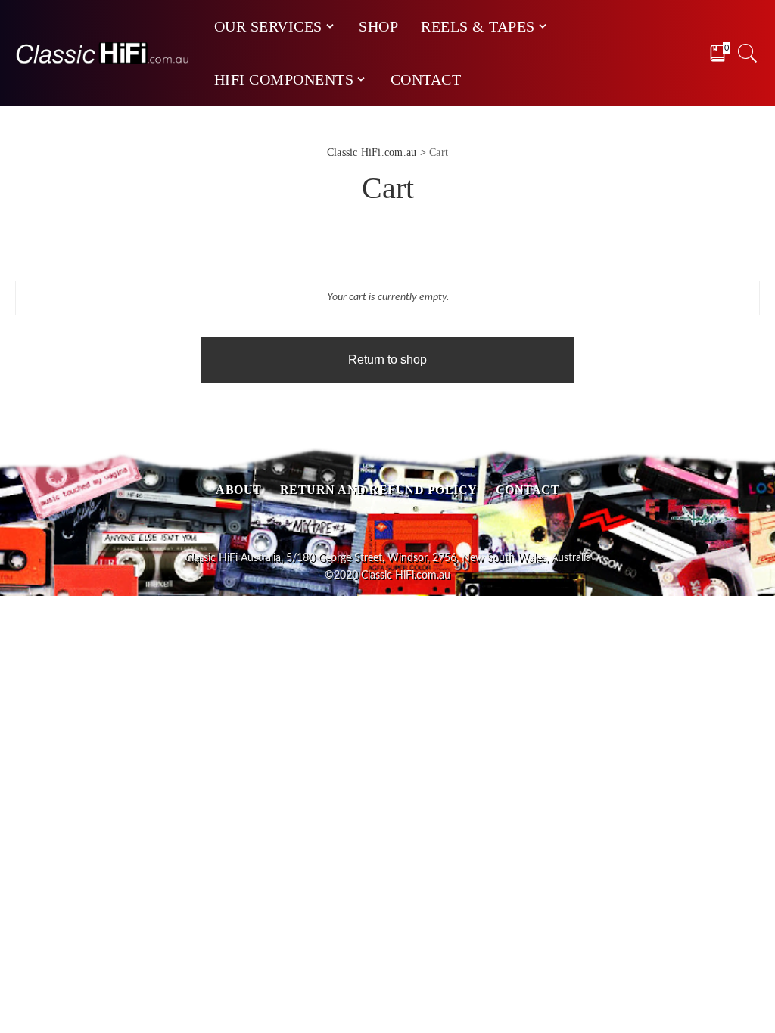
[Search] (748, 53)
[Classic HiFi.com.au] (103, 53)
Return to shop (387, 359)
